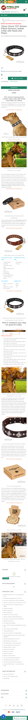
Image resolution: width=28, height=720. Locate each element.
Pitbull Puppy (6, 678)
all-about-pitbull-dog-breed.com (18, 709)
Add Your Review (13, 81)
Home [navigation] (3, 19)
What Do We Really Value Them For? (12, 638)
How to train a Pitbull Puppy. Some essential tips (14, 600)
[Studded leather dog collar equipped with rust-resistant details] (14, 241)
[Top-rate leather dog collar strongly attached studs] (14, 304)
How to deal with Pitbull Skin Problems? (12, 657)
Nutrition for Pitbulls (8, 653)
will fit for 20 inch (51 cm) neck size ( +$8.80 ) (12, 71)
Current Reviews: (4, 81)
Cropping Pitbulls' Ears (8, 630)
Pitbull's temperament (8, 610)
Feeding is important (8, 608)
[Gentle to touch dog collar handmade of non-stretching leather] (14, 202)
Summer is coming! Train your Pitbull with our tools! (15, 602)
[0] (24, 10)
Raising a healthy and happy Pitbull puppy (13, 616)
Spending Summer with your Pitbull (11, 659)
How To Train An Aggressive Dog (11, 676)
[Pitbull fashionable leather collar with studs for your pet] (14, 154)
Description (14, 87)
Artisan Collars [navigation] (7, 19)
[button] (26, 15)
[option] (14, 52)
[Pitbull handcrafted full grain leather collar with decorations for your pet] (14, 545)
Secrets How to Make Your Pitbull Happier (13, 633)
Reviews (14, 92)
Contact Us (15, 12)
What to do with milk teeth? (9, 655)
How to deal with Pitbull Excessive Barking (13, 661)
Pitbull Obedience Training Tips (10, 641)
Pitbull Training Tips (8, 612)
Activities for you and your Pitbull (11, 614)
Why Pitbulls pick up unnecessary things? (12, 643)
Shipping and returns (14, 90)
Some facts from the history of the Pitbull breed (14, 618)
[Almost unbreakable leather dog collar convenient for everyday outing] (14, 430)
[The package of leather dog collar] (14, 472)
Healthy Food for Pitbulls (9, 649)
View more (5, 578)
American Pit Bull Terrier (9, 674)
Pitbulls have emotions (8, 620)
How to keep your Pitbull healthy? (11, 628)
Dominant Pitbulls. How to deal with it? (12, 645)
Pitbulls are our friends (8, 651)
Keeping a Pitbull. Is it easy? (10, 647)
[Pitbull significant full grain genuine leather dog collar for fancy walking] (14, 123)
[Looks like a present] (14, 516)
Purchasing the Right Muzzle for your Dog (13, 598)
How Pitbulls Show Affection (9, 623)
